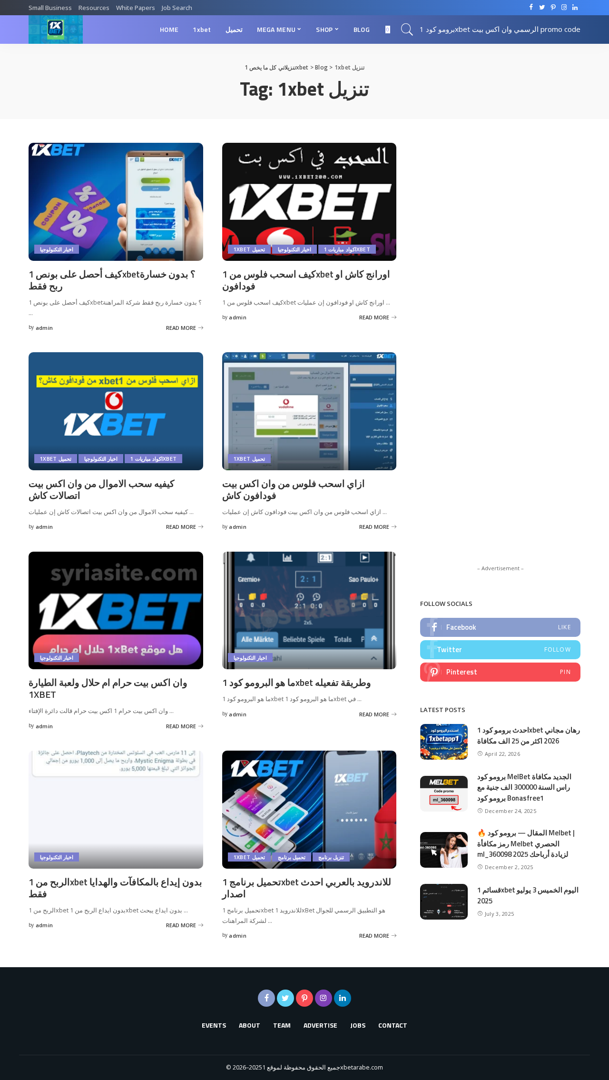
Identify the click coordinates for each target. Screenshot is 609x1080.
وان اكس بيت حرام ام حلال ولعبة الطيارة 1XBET (108, 688)
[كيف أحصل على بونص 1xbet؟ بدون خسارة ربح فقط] (116, 202)
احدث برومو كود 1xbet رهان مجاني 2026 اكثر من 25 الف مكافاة (528, 735)
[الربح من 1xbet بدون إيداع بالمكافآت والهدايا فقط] (116, 810)
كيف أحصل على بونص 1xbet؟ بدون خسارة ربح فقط (112, 280)
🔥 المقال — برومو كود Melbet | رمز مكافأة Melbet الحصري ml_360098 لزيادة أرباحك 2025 (526, 843)
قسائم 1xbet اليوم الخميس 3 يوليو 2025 (528, 895)
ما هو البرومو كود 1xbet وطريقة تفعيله (296, 682)
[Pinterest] (500, 672)
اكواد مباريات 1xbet (347, 249)
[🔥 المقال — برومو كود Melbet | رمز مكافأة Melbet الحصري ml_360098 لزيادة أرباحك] (444, 850)
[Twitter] (500, 649)
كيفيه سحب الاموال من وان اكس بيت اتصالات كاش (102, 489)
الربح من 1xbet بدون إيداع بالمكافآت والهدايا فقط (115, 887)
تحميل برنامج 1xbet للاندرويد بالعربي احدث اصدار (306, 887)
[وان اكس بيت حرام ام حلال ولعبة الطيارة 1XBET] (116, 611)
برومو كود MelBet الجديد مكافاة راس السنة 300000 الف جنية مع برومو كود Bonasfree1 (524, 787)
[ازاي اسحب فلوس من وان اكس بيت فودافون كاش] (309, 411)
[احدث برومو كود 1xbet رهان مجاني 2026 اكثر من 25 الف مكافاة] (444, 742)
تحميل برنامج (291, 857)
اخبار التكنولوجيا (56, 249)
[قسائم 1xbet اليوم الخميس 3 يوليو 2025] (444, 902)
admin (44, 327)
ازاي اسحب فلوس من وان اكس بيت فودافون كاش (293, 489)
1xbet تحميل (249, 249)
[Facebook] (500, 627)
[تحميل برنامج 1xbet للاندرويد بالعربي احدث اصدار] (309, 810)
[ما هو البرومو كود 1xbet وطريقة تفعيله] (309, 611)
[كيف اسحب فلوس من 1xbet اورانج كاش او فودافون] (309, 202)
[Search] (407, 29)
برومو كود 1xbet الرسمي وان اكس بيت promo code (500, 29)
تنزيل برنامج (331, 857)
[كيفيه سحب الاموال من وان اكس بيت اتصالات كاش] (116, 411)
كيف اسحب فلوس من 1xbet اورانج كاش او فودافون (306, 280)
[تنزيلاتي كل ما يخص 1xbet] (56, 29)
